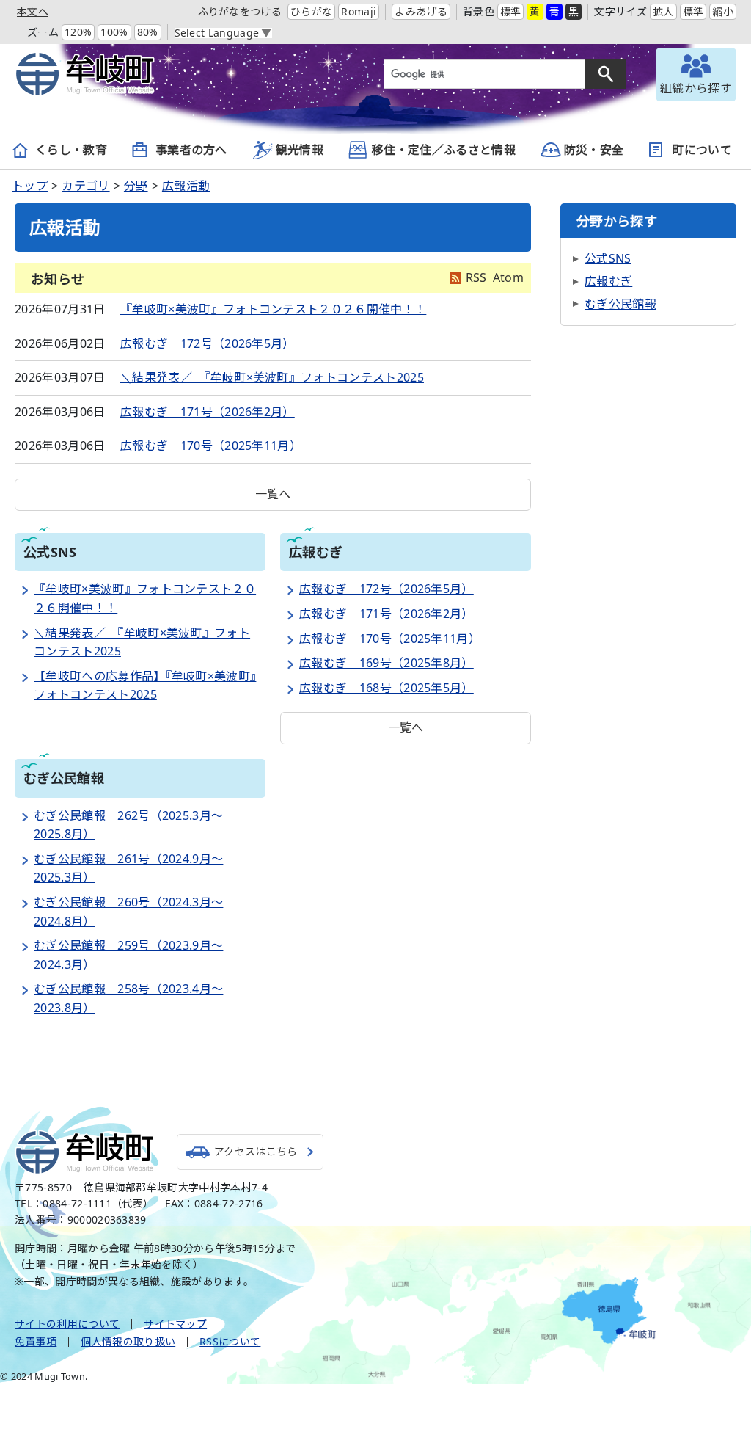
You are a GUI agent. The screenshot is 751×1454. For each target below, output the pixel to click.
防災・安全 (594, 150)
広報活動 (186, 186)
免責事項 (35, 1341)
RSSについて (229, 1341)
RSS (476, 277)
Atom (508, 277)
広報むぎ (608, 281)
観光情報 (299, 150)
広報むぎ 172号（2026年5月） (207, 343)
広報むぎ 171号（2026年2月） (207, 412)
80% (147, 32)
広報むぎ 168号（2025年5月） (386, 688)
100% (114, 32)
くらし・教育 (71, 150)
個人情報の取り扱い (128, 1341)
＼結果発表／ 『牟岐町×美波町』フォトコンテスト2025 (272, 377)
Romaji (358, 11)
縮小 (722, 11)
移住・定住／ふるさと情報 (444, 150)
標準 (510, 11)
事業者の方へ (191, 150)
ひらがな (311, 11)
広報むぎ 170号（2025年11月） (210, 445)
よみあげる (421, 11)
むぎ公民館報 (620, 304)
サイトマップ (175, 1324)
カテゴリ (85, 186)
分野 (136, 186)
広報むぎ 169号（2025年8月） (386, 663)
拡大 (663, 11)
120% (78, 32)
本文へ (32, 11)
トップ (30, 186)
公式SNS (608, 258)
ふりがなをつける (240, 11)
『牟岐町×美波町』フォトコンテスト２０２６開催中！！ (273, 309)
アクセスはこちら (256, 1151)
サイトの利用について (67, 1324)
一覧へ (273, 494)
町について (702, 150)
